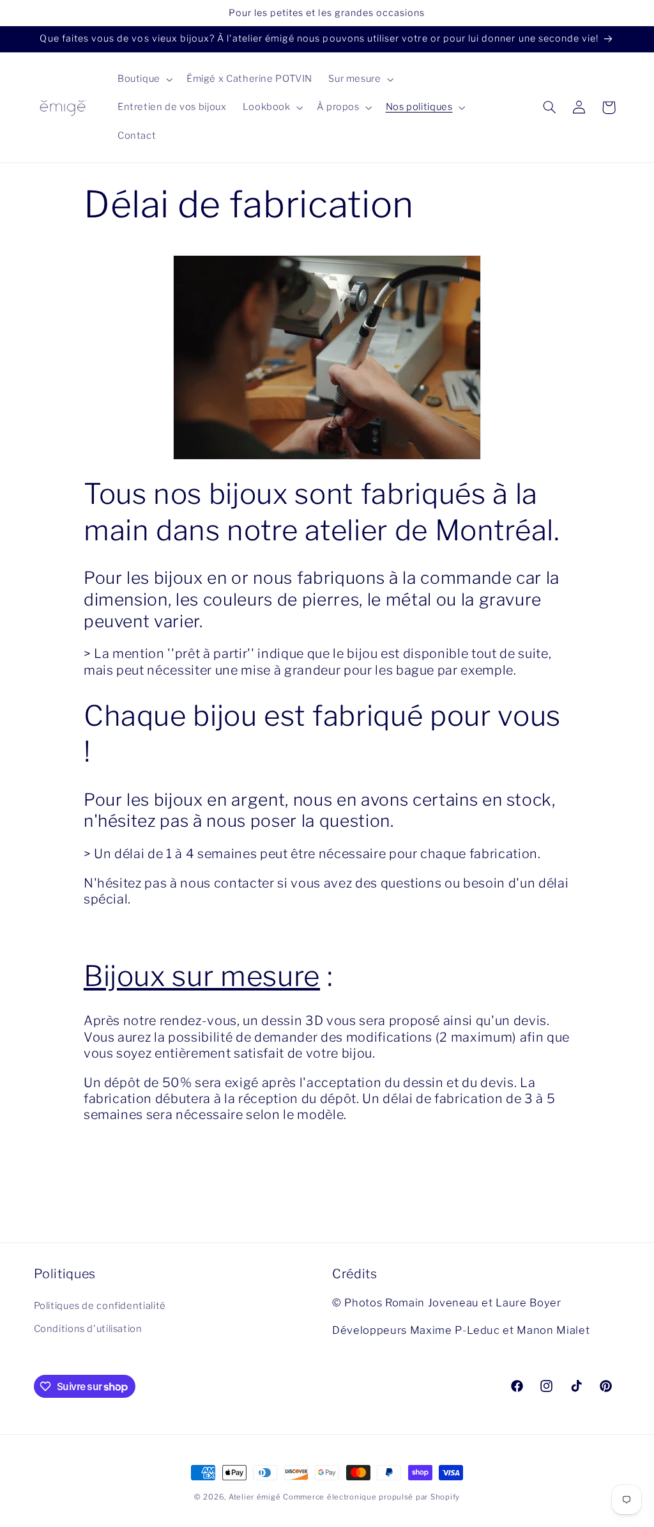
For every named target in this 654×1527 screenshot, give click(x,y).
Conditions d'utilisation (88, 1329)
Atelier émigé (255, 1496)
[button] (143, 79)
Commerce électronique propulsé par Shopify (371, 1496)
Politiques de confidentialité (100, 1306)
